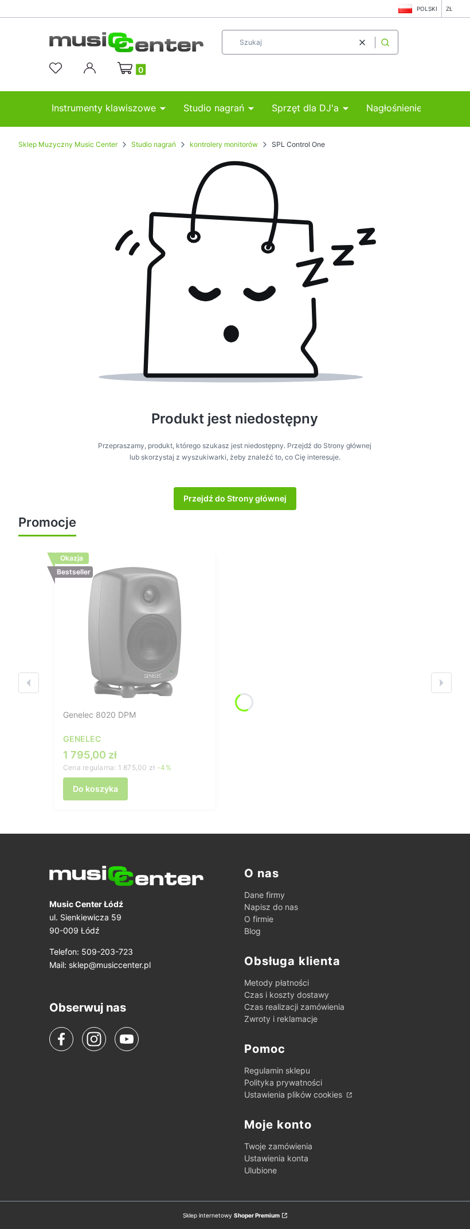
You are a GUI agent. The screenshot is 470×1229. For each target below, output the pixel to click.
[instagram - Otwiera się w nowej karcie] (94, 1039)
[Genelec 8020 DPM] (134, 633)
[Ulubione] (57, 68)
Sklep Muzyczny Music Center (67, 144)
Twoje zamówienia (278, 1146)
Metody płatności (276, 982)
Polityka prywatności (283, 1082)
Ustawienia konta (276, 1158)
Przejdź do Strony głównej (235, 498)
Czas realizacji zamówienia (294, 1007)
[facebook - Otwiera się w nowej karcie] (61, 1039)
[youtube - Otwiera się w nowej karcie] (126, 1039)
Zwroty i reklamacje (281, 1019)
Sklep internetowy (231, 1215)
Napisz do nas (271, 907)
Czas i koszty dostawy (286, 994)
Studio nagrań (153, 144)
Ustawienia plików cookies (294, 1094)
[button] (385, 42)
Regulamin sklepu (277, 1070)
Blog (252, 931)
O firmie (258, 919)
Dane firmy (264, 895)
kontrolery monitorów (224, 144)
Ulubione (260, 1170)
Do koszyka (95, 789)
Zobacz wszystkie (125, 523)
